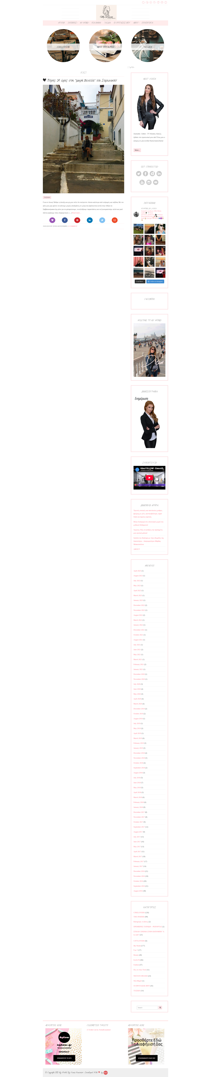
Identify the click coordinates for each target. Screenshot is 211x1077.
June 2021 (137, 649)
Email (165, 2)
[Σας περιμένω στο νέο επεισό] (138, 251)
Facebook (147, 2)
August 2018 (138, 773)
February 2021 (139, 664)
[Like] (52, 220)
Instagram (150, 2)
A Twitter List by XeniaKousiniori (99, 1030)
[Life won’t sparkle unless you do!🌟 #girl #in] (149, 240)
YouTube (162, 2)
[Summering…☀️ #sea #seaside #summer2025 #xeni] (149, 273)
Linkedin (158, 2)
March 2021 (138, 659)
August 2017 (138, 832)
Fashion (136, 965)
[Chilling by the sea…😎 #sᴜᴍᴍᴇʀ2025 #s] (138, 273)
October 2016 (138, 881)
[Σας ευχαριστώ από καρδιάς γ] (149, 251)
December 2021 (139, 630)
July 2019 (137, 723)
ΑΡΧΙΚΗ (61, 23)
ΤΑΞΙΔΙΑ (107, 23)
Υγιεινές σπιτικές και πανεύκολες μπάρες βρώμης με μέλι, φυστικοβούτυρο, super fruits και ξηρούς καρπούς (148, 514)
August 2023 (138, 576)
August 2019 (138, 719)
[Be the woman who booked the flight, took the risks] (138, 229)
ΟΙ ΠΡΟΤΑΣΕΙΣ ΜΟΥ (122, 23)
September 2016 (139, 886)
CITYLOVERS (139, 941)
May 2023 (137, 585)
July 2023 (137, 581)
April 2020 (137, 699)
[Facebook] (65, 220)
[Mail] (115, 220)
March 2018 (138, 797)
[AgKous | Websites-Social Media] (105, 1072)
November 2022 (139, 610)
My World (137, 946)
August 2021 (138, 640)
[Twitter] (102, 220)
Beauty (136, 955)
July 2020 (137, 684)
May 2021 (137, 654)
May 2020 (137, 694)
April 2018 (137, 792)
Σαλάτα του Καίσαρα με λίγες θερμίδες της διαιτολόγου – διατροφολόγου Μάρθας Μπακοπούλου (149, 541)
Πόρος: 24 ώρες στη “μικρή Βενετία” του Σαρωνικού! (82, 80)
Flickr (154, 2)
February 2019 (139, 743)
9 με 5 (136, 950)
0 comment (72, 226)
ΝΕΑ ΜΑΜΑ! (96, 23)
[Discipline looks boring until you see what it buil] (138, 240)
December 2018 (139, 753)
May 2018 (137, 787)
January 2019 (138, 748)
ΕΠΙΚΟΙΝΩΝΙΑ (147, 23)
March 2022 (138, 620)
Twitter (143, 2)
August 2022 (138, 615)
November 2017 (139, 817)
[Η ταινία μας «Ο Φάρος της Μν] (149, 262)
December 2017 (139, 812)
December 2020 (139, 674)
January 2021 (138, 669)
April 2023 (137, 590)
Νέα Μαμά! (138, 981)
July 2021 (137, 645)
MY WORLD (84, 23)
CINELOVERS (139, 912)
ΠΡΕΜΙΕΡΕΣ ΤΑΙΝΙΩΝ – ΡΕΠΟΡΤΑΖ (148, 927)
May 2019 (137, 728)
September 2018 (139, 768)
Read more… (76, 213)
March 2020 (138, 704)
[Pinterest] (77, 220)
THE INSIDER (139, 917)
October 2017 (138, 822)
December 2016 (139, 871)
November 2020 (139, 679)
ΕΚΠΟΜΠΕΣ (72, 23)
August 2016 (138, 891)
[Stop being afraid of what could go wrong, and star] (149, 229)
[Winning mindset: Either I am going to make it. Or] (160, 229)
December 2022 (139, 605)
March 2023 (138, 595)
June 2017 (137, 842)
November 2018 (139, 758)
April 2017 (137, 851)
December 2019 (139, 709)
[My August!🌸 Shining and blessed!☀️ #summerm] (160, 262)
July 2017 (137, 837)
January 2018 (138, 807)
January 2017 (138, 866)
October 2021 (138, 635)
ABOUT (135, 23)
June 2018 (137, 783)
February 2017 (139, 861)
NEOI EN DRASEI (141, 976)
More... (137, 150)
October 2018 (138, 763)
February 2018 (139, 802)
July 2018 (137, 778)
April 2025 (137, 571)
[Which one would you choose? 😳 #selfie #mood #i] (138, 262)
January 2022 (138, 625)
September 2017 (139, 827)
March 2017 (138, 856)
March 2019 (138, 738)
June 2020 (137, 689)
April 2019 (137, 733)
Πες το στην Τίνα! (140, 970)
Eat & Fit (137, 960)
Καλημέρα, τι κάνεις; (141, 922)
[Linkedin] (90, 220)
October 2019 (138, 714)
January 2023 (138, 600)
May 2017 (137, 847)
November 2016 (139, 876)
